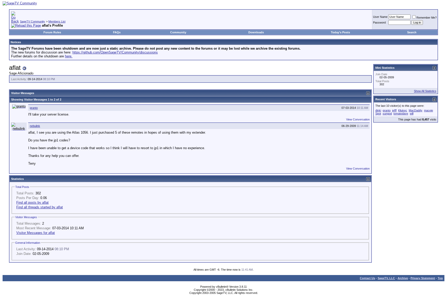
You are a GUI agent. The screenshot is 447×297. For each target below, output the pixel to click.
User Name (380, 16)
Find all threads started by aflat (39, 207)
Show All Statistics (425, 91)
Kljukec (402, 110)
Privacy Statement (423, 278)
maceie (428, 110)
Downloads (256, 32)
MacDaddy (415, 110)
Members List (56, 21)
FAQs (117, 32)
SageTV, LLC (386, 278)
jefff (394, 110)
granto (34, 107)
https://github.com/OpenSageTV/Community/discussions (115, 52)
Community (178, 32)
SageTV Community (32, 21)
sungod (387, 113)
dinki (378, 110)
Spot (378, 113)
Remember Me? (426, 17)
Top (440, 278)
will (411, 113)
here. (68, 56)
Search (411, 32)
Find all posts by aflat (32, 202)
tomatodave (400, 113)
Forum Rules (52, 32)
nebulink (35, 125)
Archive (403, 278)
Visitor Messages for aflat (35, 233)
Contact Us (367, 278)
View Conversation (358, 119)
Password (379, 22)
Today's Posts (340, 32)
